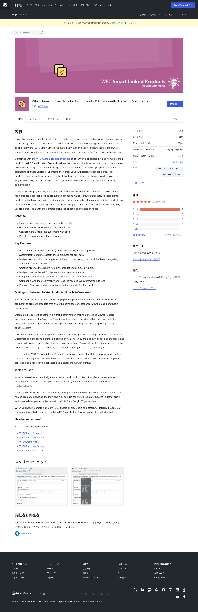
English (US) (177, 162)
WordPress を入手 (183, 5)
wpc (180, 174)
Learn (85, 564)
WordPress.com (162, 564)
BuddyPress (161, 577)
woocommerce (169, 174)
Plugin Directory (19, 14)
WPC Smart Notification (32, 446)
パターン (51, 577)
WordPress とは (19, 564)
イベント (122, 568)
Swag (122, 577)
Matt (157, 568)
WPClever (43, 106)
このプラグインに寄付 (144, 288)
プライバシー (18, 577)
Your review (139, 234)
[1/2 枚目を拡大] (64, 470)
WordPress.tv (90, 577)
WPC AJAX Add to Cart (31, 450)
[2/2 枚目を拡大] (120, 470)
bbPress (159, 573)
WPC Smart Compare (30, 433)
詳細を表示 (138, 182)
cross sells (161, 168)
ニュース (16, 568)
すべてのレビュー (174, 234)
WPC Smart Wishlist (29, 441)
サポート (178, 118)
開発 (68, 118)
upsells (179, 168)
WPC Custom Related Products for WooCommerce (64, 276)
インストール (52, 118)
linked (170, 168)
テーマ (50, 568)
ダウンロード (175, 104)
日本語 (42, 593)
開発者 (86, 573)
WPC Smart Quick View (31, 437)
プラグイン (52, 573)
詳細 (20, 118)
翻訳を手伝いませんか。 (123, 23)
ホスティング (18, 573)
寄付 (121, 573)
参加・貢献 (123, 564)
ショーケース (53, 564)
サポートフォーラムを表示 (146, 259)
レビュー (34, 118)
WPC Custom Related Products (53, 158)
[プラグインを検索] (42, 32)
